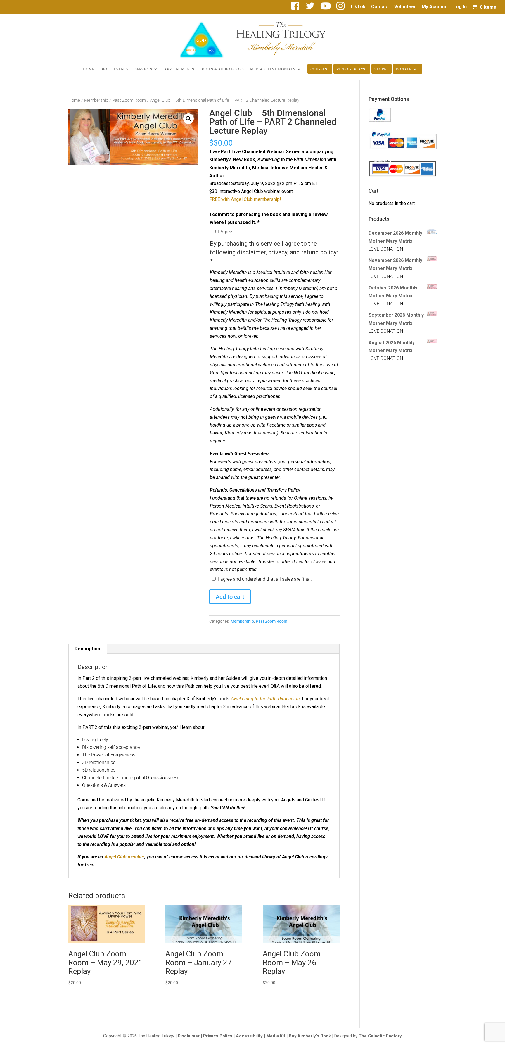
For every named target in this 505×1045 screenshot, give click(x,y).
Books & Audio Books (222, 69)
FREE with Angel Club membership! (245, 199)
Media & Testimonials (272, 69)
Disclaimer (189, 1036)
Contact (380, 6)
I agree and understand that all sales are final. (265, 579)
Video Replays (350, 69)
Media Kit (275, 1036)
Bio (104, 69)
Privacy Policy (217, 1036)
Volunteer (405, 6)
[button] (188, 118)
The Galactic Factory (380, 1036)
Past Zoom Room (129, 100)
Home (88, 69)
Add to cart (230, 596)
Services (143, 69)
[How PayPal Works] (380, 120)
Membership (96, 100)
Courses (318, 69)
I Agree (225, 231)
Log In (460, 6)
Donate (403, 69)
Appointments (179, 69)
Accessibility (249, 1036)
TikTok (358, 6)
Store (380, 69)
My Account (435, 6)
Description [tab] (87, 648)
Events (121, 69)
